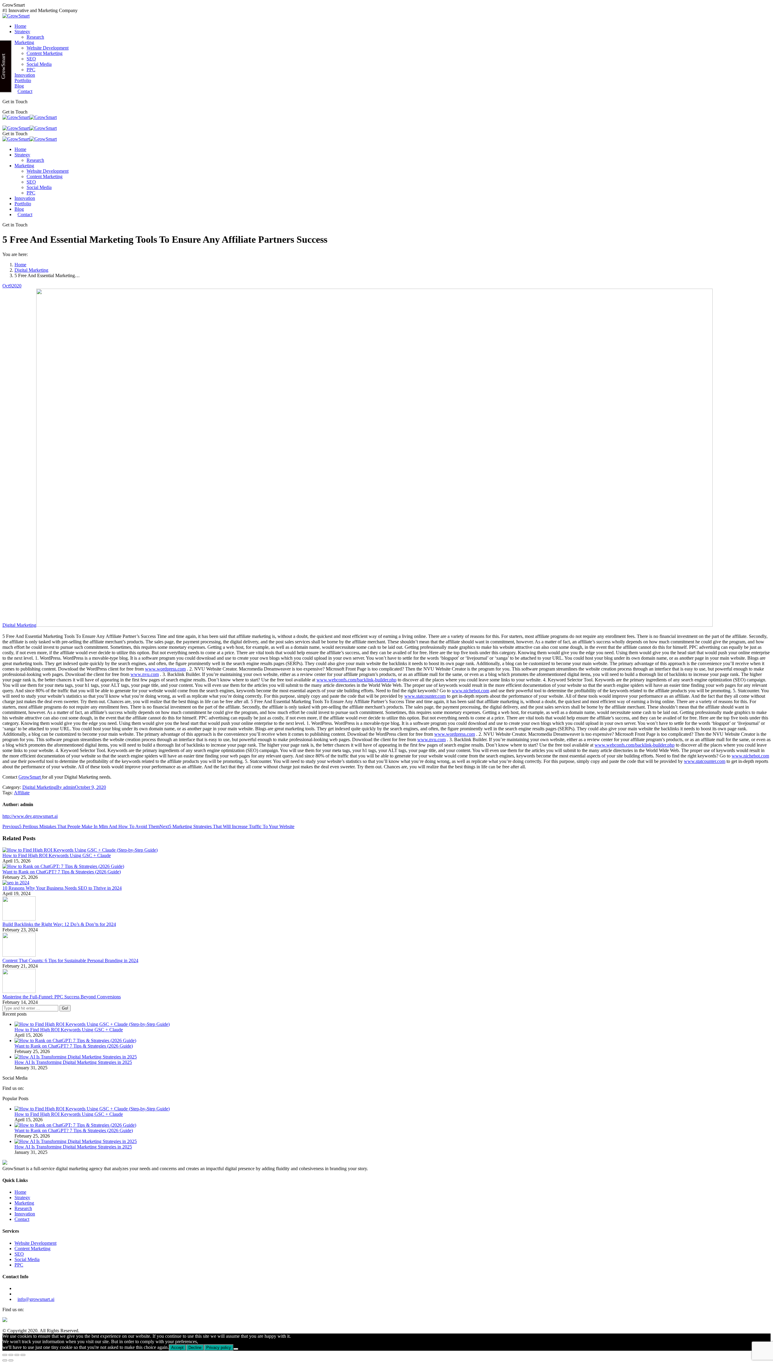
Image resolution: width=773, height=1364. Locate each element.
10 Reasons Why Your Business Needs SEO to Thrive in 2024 (62, 888)
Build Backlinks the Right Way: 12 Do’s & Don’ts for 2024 (59, 924)
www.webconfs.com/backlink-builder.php (356, 679)
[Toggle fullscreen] (16, 1355)
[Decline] (235, 1349)
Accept (177, 1347)
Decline (194, 1347)
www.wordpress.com (165, 668)
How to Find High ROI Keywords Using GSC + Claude (56, 855)
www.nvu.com (144, 674)
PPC (18, 1264)
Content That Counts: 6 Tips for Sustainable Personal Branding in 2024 (70, 960)
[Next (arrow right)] (10, 1360)
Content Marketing (32, 1248)
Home (20, 1192)
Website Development (35, 1243)
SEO (19, 1254)
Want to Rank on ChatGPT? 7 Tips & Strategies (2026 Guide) (61, 871)
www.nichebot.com (470, 690)
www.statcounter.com (425, 696)
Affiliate (22, 792)
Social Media (27, 1259)
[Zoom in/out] (23, 1355)
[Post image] (80, 850)
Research (23, 1208)
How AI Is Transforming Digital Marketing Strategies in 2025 (73, 1062)
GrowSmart (30, 777)
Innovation (24, 1213)
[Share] (10, 1355)
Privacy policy (218, 1347)
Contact (21, 1219)
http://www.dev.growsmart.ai (30, 816)
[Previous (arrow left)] (4, 1360)
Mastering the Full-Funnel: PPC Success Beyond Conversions (61, 996)
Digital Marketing (19, 625)
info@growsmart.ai (36, 1299)
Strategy (22, 1197)
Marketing (24, 1203)
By (65, 787)
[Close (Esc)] (4, 1355)
